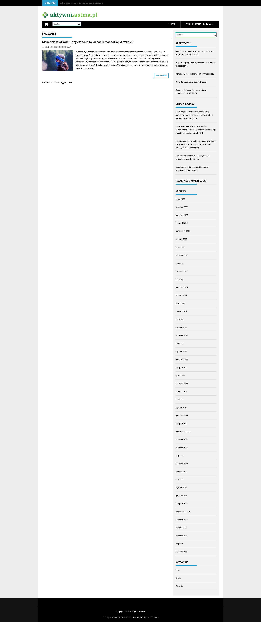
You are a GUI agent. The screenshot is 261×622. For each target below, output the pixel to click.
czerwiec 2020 (182, 536)
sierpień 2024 (181, 295)
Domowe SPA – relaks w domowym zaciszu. (195, 74)
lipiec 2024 (180, 303)
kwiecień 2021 (182, 463)
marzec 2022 (181, 391)
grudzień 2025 (182, 215)
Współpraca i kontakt (199, 24)
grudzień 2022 (182, 359)
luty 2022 (179, 399)
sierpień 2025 (181, 239)
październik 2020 (183, 512)
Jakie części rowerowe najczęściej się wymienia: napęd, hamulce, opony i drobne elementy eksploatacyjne (194, 115)
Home (172, 24)
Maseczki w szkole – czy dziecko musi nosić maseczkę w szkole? (88, 42)
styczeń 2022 (181, 407)
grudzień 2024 (182, 287)
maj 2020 (179, 544)
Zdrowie (55, 82)
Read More (161, 75)
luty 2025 (179, 279)
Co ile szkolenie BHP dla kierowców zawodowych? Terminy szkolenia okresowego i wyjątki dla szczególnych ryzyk (196, 129)
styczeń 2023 (181, 351)
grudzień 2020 (182, 496)
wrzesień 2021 (182, 439)
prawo (69, 82)
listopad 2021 (181, 423)
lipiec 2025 (180, 247)
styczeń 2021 (181, 487)
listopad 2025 (181, 223)
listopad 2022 (181, 367)
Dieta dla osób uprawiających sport (191, 82)
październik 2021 (183, 431)
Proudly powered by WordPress (116, 617)
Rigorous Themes (150, 617)
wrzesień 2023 (182, 335)
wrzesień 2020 (182, 520)
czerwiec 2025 (182, 255)
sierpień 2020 (181, 528)
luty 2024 (179, 319)
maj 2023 (179, 343)
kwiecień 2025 (182, 271)
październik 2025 (183, 231)
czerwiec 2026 (182, 207)
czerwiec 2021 (182, 447)
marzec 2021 (181, 471)
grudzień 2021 (182, 415)
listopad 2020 (181, 504)
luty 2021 (179, 479)
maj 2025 (179, 263)
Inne (177, 570)
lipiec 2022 (180, 375)
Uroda (178, 578)
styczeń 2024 (181, 327)
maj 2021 (179, 455)
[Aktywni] (46, 24)
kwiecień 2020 (182, 552)
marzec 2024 (181, 311)
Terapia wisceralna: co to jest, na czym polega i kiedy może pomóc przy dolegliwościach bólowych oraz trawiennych (196, 144)
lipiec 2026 (180, 199)
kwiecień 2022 (182, 383)
